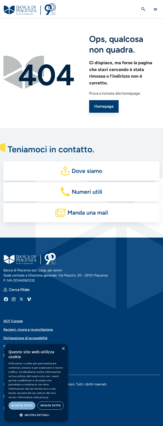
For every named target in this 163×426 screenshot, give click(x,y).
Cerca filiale (19, 289)
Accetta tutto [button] (22, 405)
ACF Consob (13, 321)
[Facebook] (5, 299)
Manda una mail (87, 212)
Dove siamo (87, 170)
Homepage (104, 106)
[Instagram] (13, 299)
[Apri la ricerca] (143, 9)
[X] (21, 299)
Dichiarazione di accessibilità (25, 338)
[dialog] (36, 383)
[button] (36, 414)
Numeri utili (87, 191)
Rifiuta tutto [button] (51, 405)
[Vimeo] (28, 299)
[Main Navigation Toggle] (155, 9)
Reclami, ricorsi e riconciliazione (28, 330)
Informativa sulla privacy (33, 397)
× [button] (63, 348)
